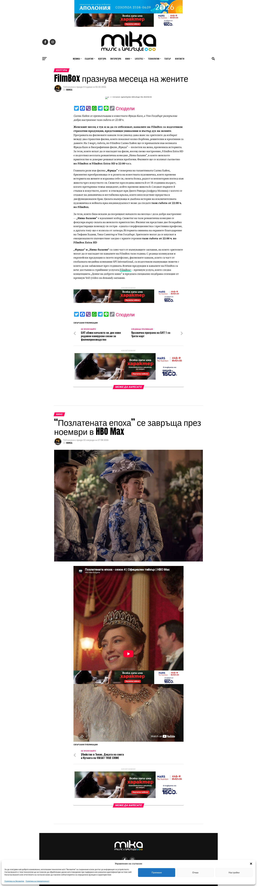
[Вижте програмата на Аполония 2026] (128, 12)
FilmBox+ (125, 270)
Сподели (125, 108)
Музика (76, 58)
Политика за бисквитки (14, 881)
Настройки (234, 872)
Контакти (179, 58)
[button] (251, 863)
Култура (102, 58)
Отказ (195, 872)
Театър (167, 58)
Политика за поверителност (37, 881)
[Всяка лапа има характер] (128, 26)
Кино (127, 58)
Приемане (157, 872)
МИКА (69, 90)
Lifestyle (139, 58)
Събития (89, 58)
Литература (115, 58)
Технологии (153, 58)
